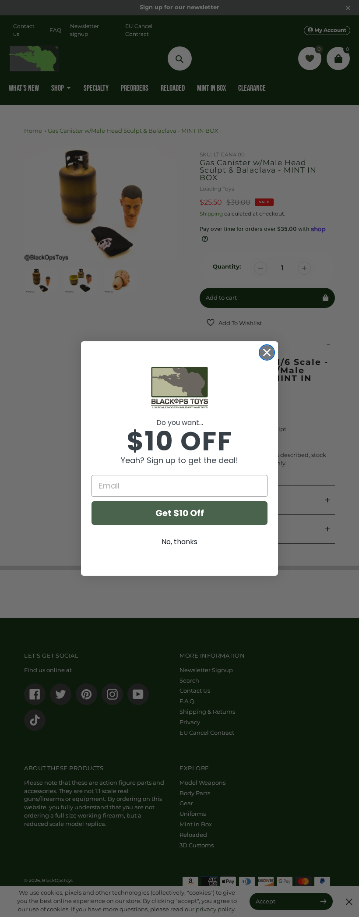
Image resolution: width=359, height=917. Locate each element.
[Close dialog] (267, 352)
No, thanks (179, 542)
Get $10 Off (179, 513)
